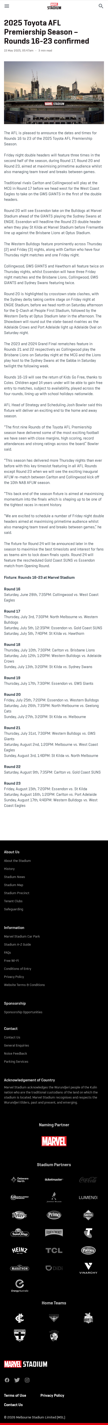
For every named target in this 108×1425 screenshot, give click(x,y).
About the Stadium (17, 860)
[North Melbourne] (88, 1318)
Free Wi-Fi (11, 960)
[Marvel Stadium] (54, 6)
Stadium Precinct (16, 893)
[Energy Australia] (19, 1285)
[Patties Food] (88, 1250)
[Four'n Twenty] (54, 1232)
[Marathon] (19, 1268)
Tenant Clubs (13, 901)
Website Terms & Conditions (24, 984)
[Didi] (54, 1268)
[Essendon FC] (54, 1318)
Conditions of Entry (17, 968)
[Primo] (54, 1215)
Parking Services (16, 1061)
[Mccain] (19, 1232)
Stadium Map (13, 885)
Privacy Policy (14, 976)
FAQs (7, 952)
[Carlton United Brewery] (19, 1197)
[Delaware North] (19, 1179)
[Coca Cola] (88, 1179)
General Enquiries (16, 1045)
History (9, 868)
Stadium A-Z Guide (17, 944)
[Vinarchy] (88, 1268)
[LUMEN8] (88, 1197)
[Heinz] (19, 1250)
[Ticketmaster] (54, 1179)
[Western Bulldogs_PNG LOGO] (54, 1335)
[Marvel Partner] (54, 1141)
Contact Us (12, 1037)
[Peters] (19, 1215)
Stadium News (14, 876)
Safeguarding (13, 909)
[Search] (101, 6)
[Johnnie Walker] (54, 1197)
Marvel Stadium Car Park (22, 936)
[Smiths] (88, 1215)
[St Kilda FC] (19, 1335)
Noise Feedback (15, 1053)
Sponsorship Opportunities (23, 1012)
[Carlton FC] (19, 1318)
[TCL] (54, 1250)
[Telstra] (88, 1232)
